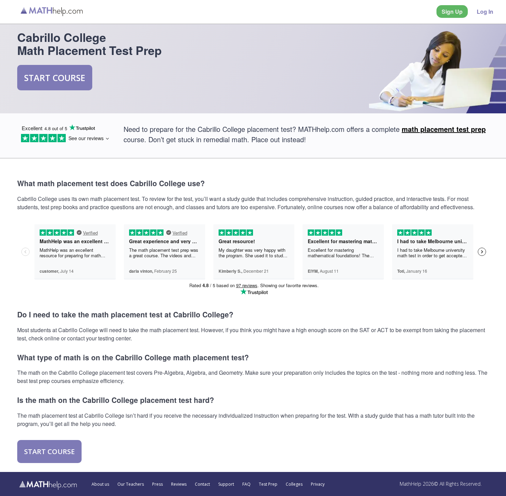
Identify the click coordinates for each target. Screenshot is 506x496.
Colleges (294, 484)
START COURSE (54, 77)
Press (157, 484)
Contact (202, 484)
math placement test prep (444, 129)
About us (100, 484)
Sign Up (452, 11)
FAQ (246, 484)
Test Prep (268, 484)
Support (226, 484)
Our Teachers (130, 484)
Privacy (318, 484)
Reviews (179, 484)
